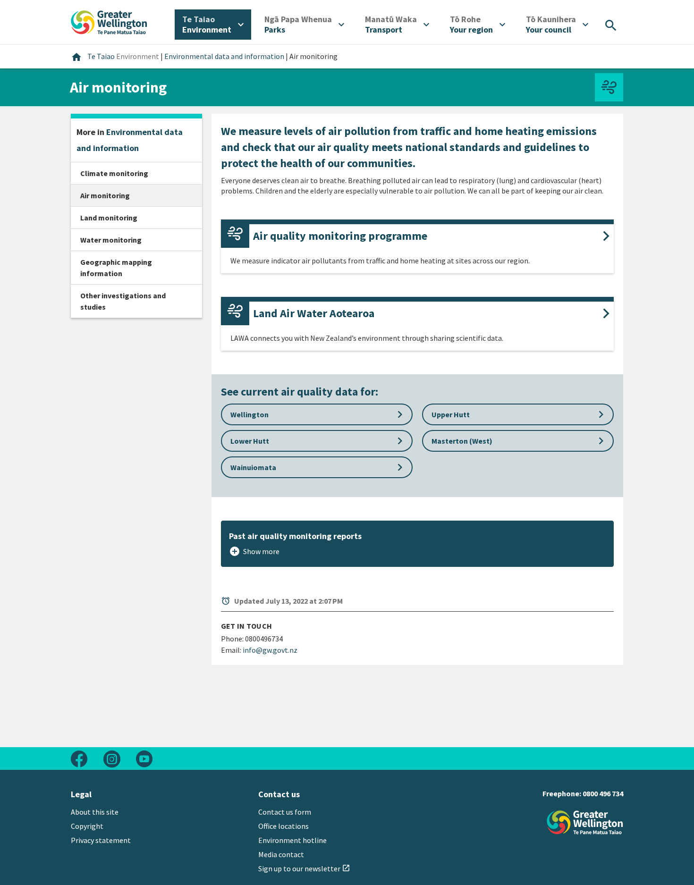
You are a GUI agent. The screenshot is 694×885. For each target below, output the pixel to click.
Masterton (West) (520, 441)
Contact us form (284, 812)
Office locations (283, 826)
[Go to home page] (109, 21)
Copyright (87, 826)
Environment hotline (292, 840)
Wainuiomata (318, 467)
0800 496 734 (603, 793)
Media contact (281, 854)
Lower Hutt (318, 441)
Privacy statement (101, 840)
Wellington (318, 414)
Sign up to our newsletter (304, 868)
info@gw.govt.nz (270, 650)
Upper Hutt (520, 414)
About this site (94, 812)
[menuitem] (213, 24)
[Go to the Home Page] (585, 822)
